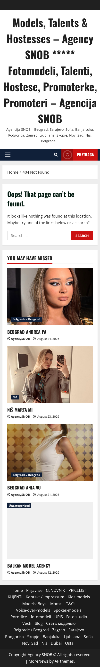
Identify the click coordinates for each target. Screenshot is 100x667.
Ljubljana (72, 636)
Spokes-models (68, 610)
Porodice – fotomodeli (30, 616)
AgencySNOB (20, 339)
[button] (7, 155)
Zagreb (58, 630)
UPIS (58, 616)
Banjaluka (51, 636)
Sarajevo (76, 630)
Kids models (79, 597)
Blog (39, 623)
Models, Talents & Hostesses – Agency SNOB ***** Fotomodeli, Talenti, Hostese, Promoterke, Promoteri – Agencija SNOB (50, 70)
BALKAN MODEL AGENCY (28, 565)
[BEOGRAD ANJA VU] (50, 452)
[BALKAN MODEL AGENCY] (50, 530)
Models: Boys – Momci (42, 603)
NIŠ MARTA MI (20, 410)
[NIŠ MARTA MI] (50, 374)
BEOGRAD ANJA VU (24, 487)
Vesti (26, 623)
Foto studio (76, 616)
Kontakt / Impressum (45, 597)
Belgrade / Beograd (26, 319)
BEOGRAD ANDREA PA (26, 332)
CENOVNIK (55, 590)
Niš (14, 397)
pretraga (85, 154)
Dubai (56, 643)
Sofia (88, 636)
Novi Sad (30, 643)
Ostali (70, 643)
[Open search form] (56, 154)
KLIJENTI (15, 597)
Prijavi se (34, 590)
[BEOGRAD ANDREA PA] (50, 296)
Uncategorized (19, 506)
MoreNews (38, 661)
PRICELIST (77, 590)
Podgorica (14, 636)
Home (17, 590)
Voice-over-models (33, 610)
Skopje (33, 636)
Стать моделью (60, 623)
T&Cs (70, 603)
